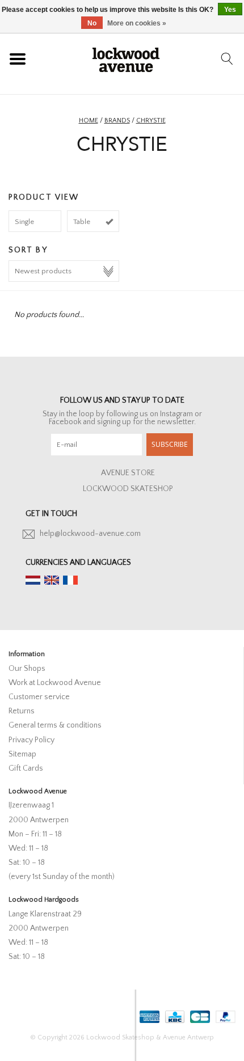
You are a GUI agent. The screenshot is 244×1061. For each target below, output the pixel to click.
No (91, 23)
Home (88, 120)
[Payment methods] (148, 1014)
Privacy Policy (31, 740)
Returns (22, 711)
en (51, 580)
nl (33, 580)
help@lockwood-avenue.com (90, 533)
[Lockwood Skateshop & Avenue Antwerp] (126, 58)
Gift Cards (26, 768)
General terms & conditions (55, 725)
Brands (117, 120)
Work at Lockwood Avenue (55, 682)
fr (70, 580)
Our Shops (27, 668)
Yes (230, 10)
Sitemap (22, 754)
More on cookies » (136, 23)
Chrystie (151, 120)
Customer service (39, 696)
